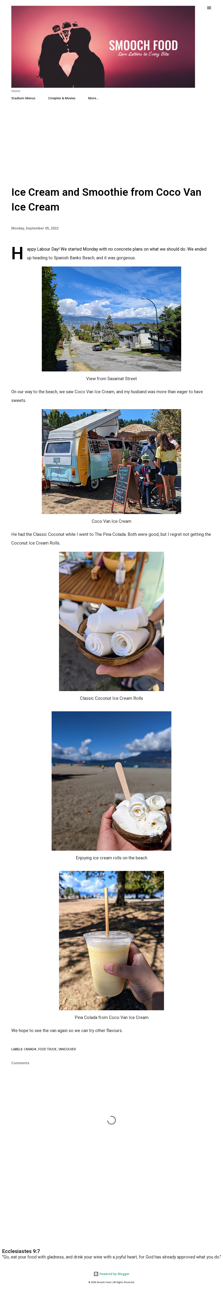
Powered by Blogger (114, 1274)
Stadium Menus (23, 98)
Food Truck (47, 1049)
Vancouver (67, 1049)
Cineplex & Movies (61, 98)
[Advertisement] (111, 140)
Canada (30, 1049)
